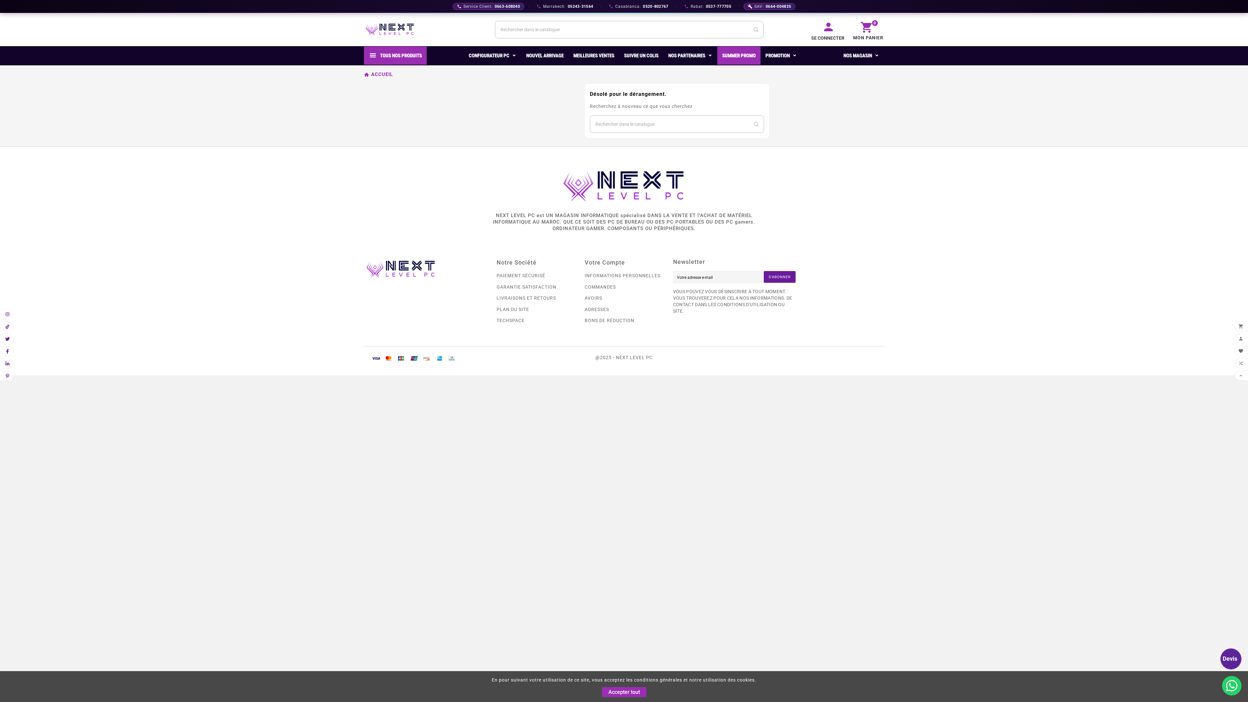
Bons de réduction (609, 320)
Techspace (511, 320)
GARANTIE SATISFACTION (526, 287)
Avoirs (593, 298)
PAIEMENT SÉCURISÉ (521, 275)
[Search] (756, 29)
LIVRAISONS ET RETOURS (526, 298)
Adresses (597, 309)
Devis (1230, 658)
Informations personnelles (622, 275)
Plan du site (513, 309)
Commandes (600, 287)
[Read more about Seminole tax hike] (1232, 686)
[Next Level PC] (390, 29)
